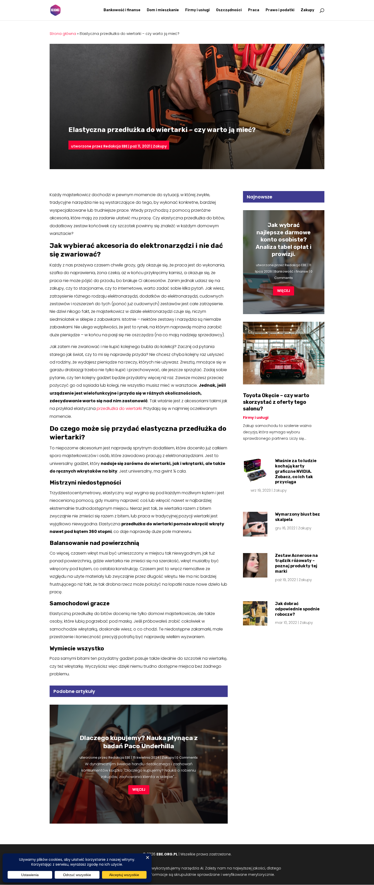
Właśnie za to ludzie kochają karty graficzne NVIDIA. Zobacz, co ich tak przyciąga (296, 471)
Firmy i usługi (197, 10)
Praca (253, 10)
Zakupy (307, 10)
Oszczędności (229, 10)
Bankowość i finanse (122, 10)
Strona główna (63, 33)
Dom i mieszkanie (163, 10)
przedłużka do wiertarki (119, 408)
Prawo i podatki (280, 10)
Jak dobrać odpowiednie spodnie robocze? (297, 609)
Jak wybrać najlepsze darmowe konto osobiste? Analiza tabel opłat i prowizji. (283, 240)
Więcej (138, 789)
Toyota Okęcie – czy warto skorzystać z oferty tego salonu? (276, 402)
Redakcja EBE (115, 146)
